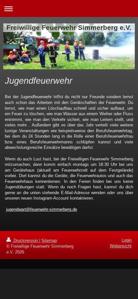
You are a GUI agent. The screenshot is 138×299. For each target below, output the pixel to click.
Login (127, 240)
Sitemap (49, 240)
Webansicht (121, 245)
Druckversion (25, 240)
